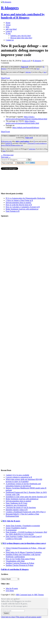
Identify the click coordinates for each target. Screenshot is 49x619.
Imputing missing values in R (17, 510)
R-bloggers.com (6, 141)
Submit (6, 613)
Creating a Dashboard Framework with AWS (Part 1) (26, 512)
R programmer (11, 530)
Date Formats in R (13, 211)
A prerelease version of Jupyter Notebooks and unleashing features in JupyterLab (23, 485)
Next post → (6, 157)
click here (28, 72)
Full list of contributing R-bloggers (15, 569)
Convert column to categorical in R (19, 477)
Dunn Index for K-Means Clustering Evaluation (24, 552)
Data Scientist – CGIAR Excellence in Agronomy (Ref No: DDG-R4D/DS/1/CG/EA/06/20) (26, 533)
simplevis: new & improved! (16, 505)
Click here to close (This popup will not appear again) (21, 617)
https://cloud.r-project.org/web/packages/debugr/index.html (22, 122)
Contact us (10, 40)
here (38, 68)
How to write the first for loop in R (19, 205)
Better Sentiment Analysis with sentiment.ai (22, 209)
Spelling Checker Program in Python (19, 565)
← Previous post (7, 155)
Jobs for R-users (13, 521)
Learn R (9, 31)
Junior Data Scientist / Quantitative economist (23, 526)
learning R (8, 143)
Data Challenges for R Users (16, 503)
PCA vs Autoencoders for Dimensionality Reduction (25, 198)
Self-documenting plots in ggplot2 (18, 203)
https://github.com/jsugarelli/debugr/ (25, 127)
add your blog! (11, 29)
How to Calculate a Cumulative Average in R (23, 207)
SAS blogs (10, 591)
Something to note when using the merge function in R (26, 497)
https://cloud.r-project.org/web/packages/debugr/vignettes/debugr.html (26, 118)
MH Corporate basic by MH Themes (30, 595)
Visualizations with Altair (15, 561)
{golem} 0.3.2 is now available (17, 475)
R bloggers (37, 61)
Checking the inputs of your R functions (21, 507)
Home (8, 23)
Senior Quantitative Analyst (16, 528)
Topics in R (26, 61)
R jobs (8, 33)
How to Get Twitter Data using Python (20, 559)
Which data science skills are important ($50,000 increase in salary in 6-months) (24, 480)
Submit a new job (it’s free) (20, 36)
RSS (7, 27)
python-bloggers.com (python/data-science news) (26, 543)
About (8, 25)
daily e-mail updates (22, 141)
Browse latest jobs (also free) (21, 38)
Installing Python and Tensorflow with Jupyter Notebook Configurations (23, 555)
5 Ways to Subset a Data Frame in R (19, 200)
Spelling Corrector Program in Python (20, 563)
